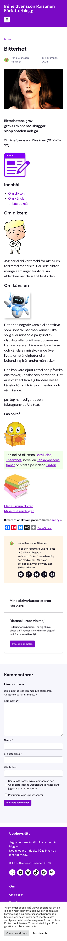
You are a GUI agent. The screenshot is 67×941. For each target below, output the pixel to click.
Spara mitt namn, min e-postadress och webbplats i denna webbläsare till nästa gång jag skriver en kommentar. (33, 784)
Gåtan (51, 465)
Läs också (20, 203)
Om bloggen (16, 894)
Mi (6, 511)
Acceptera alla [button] (40, 933)
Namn (8, 740)
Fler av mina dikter (18, 506)
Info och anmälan (22, 644)
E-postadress (13, 754)
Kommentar (12, 701)
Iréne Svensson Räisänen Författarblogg (29, 8)
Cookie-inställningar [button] (16, 933)
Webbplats (10, 767)
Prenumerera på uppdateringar (25, 795)
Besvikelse (44, 455)
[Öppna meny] (7, 19)
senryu (56, 520)
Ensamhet (14, 460)
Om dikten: (16, 193)
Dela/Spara (44, 528)
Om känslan (17, 198)
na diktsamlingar (21, 511)
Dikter (7, 39)
